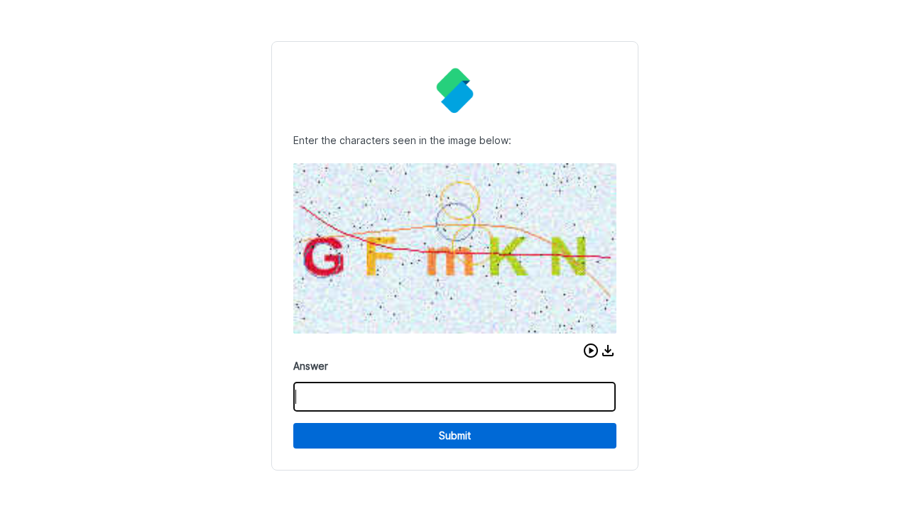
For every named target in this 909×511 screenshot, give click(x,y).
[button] (590, 350)
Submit (455, 435)
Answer (310, 366)
